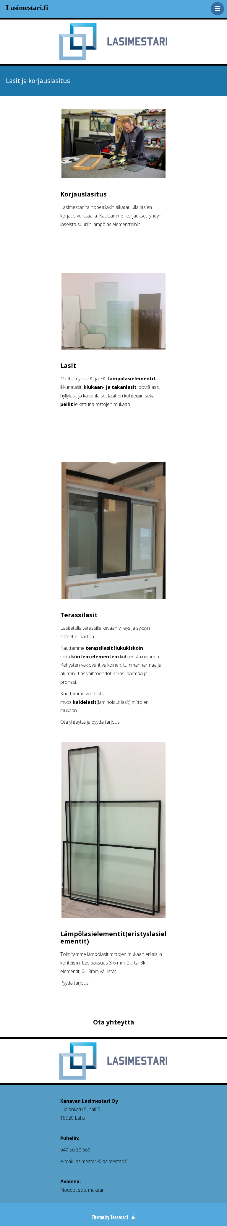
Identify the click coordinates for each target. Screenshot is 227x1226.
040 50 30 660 (75, 1150)
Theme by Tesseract (110, 1217)
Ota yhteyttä (113, 1022)
